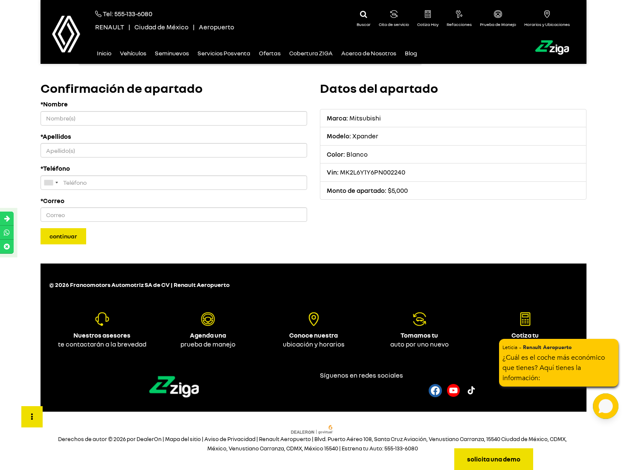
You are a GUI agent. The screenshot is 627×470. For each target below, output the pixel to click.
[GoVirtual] (312, 429)
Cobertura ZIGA (311, 53)
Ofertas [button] (270, 53)
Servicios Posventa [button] (223, 53)
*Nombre (54, 104)
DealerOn (149, 439)
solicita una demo (493, 459)
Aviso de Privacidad (229, 439)
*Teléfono (55, 168)
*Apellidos (56, 136)
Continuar (63, 236)
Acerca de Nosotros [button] (368, 53)
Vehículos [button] (133, 53)
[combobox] (51, 182)
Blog (411, 53)
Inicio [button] (104, 53)
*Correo (52, 200)
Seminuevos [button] (172, 53)
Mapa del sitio (183, 439)
